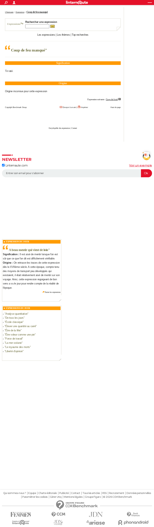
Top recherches (80, 34)
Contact (74, 128)
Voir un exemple (140, 165)
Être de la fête (13, 330)
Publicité (64, 493)
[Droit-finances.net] (133, 514)
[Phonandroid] (133, 522)
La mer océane (13, 342)
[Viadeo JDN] (58, 522)
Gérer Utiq (56, 497)
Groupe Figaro (93, 497)
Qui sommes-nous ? (14, 493)
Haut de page (115, 107)
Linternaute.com (16, 165)
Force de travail (13, 338)
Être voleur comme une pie (20, 334)
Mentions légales (73, 497)
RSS (104, 493)
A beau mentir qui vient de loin (28, 250)
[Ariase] (95, 522)
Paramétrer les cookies (35, 497)
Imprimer (84, 107)
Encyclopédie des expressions (59, 128)
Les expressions (46, 34)
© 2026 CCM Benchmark (117, 497)
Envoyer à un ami (69, 107)
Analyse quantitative (16, 313)
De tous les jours (14, 317)
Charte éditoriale (47, 493)
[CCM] (58, 514)
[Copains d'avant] (21, 522)
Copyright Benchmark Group (16, 107)
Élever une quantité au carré (20, 326)
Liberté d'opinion (14, 351)
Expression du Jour (17, 241)
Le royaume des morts (17, 347)
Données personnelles (139, 493)
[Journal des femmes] (21, 514)
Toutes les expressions (53, 292)
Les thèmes (63, 34)
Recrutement (116, 493)
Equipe (32, 493)
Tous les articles (91, 493)
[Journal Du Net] (95, 514)
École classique (14, 321)
